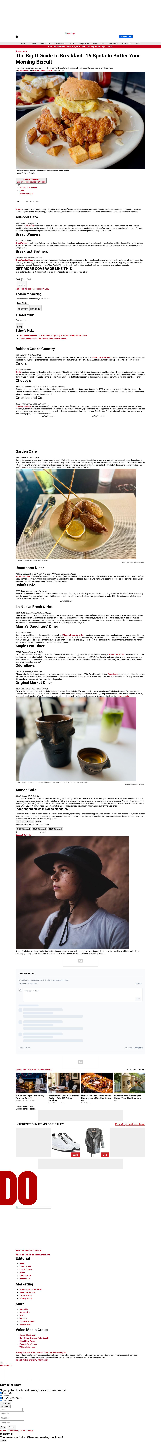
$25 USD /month (39, 829)
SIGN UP (21, 285)
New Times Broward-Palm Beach (33, 1338)
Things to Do (7, 1393)
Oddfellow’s (113, 674)
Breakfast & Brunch (28, 188)
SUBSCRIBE (23, 309)
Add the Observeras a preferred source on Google (31, 180)
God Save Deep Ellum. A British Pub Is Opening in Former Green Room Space (53, 335)
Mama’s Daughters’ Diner (74, 635)
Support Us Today (24, 835)
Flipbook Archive (26, 1321)
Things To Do (84, 43)
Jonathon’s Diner (23, 576)
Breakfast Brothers (24, 260)
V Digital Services (27, 1347)
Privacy (45, 289)
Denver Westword (27, 1335)
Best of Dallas (98, 43)
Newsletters (126, 43)
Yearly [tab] (38, 821)
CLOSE (19, 327)
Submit (12, 1427)
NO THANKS (35, 309)
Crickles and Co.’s (24, 406)
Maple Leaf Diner (116, 654)
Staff (21, 1315)
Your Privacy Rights (57, 1352)
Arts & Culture (60, 43)
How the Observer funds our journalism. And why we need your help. (80, 47)
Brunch (19, 209)
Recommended (26, 194)
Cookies (31, 1352)
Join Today (5, 1403)
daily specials (123, 696)
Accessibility (41, 1352)
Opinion (33, 43)
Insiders (5, 1396)
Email (18, 279)
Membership (24, 1324)
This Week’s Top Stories (12, 1398)
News (23, 43)
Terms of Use (25, 1295)
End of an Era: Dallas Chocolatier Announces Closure (42, 338)
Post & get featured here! (130, 1124)
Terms (38, 289)
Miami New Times (27, 1341)
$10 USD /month (23, 829)
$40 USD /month (55, 829)
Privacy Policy (25, 1298)
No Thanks (5, 1406)
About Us (23, 1309)
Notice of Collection (25, 289)
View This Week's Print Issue (28, 1250)
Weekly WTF (113, 43)
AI (47, 1352)
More (138, 43)
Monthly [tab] (30, 821)
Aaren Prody (23, 70)
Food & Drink (45, 43)
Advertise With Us (27, 1292)
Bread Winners (22, 243)
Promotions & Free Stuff (30, 1289)
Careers (23, 1318)
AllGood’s (30, 226)
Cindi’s (18, 372)
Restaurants (21, 51)
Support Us (126, 36)
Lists (21, 191)
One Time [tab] (21, 821)
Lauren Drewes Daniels (43, 70)
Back (3, 1427)
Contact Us (24, 1312)
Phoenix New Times (28, 1344)
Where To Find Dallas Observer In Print (33, 1255)
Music (72, 43)
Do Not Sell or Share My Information (32, 1360)
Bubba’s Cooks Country (102, 357)
